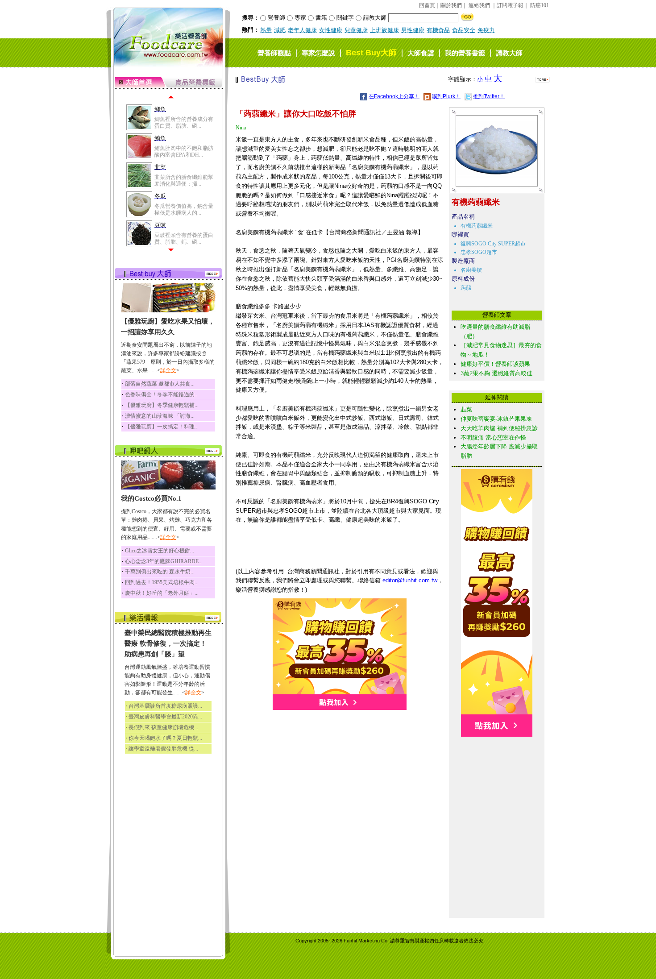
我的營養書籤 (465, 53)
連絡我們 (479, 5)
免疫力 (486, 30)
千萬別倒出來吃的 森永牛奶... (160, 571)
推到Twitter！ (489, 96)
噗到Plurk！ (446, 96)
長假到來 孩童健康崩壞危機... (163, 727)
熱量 (266, 30)
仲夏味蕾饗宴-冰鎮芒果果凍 (496, 418)
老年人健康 (302, 30)
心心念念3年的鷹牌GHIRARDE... (164, 561)
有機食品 (438, 30)
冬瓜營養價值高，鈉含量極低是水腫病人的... (183, 209)
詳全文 (168, 370)
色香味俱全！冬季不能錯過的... (162, 394)
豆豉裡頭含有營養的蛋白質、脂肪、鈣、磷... (183, 238)
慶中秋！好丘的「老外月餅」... (162, 593)
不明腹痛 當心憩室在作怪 (493, 437)
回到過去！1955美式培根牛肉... (162, 582)
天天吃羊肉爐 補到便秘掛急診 (499, 428)
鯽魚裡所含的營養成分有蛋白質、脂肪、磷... (183, 122)
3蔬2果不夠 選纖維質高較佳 (496, 373)
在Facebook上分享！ (394, 96)
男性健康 (412, 30)
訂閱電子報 (510, 5)
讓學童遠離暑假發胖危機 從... (163, 749)
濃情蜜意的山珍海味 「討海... (160, 416)
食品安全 (463, 30)
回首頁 (427, 5)
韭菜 (466, 409)
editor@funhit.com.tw (409, 580)
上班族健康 (384, 30)
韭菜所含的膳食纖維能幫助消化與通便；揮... (183, 180)
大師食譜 (420, 53)
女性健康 (330, 30)
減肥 (280, 30)
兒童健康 (356, 30)
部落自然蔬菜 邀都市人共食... (160, 384)
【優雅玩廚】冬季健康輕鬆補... (162, 405)
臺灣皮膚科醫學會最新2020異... (165, 717)
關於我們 (451, 5)
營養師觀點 (274, 53)
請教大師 (509, 53)
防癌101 (539, 5)
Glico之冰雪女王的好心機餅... (159, 551)
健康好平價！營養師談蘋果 (495, 364)
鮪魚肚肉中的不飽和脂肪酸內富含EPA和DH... (183, 151)
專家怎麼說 (318, 53)
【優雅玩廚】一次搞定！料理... (162, 426)
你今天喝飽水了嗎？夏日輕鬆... (165, 738)
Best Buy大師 (371, 52)
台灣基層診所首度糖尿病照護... (165, 706)
